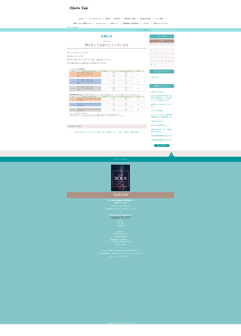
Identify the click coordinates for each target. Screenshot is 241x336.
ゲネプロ (146, 23)
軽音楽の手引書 (145, 19)
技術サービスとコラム (161, 23)
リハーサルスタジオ (94, 19)
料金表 (108, 19)
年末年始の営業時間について (160, 125)
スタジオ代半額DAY (157, 110)
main (120, 132)
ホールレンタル (101, 23)
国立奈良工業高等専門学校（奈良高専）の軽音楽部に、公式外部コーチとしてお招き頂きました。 (161, 98)
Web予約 (117, 19)
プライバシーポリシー (120, 159)
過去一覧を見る (162, 145)
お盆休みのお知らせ (157, 92)
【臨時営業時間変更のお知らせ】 (161, 136)
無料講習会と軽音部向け (131, 23)
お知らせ (146, 30)
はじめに (81, 19)
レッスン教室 (158, 19)
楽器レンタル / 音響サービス (82, 23)
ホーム (138, 30)
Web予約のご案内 (130, 19)
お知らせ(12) (155, 77)
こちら (119, 256)
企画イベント (114, 23)
